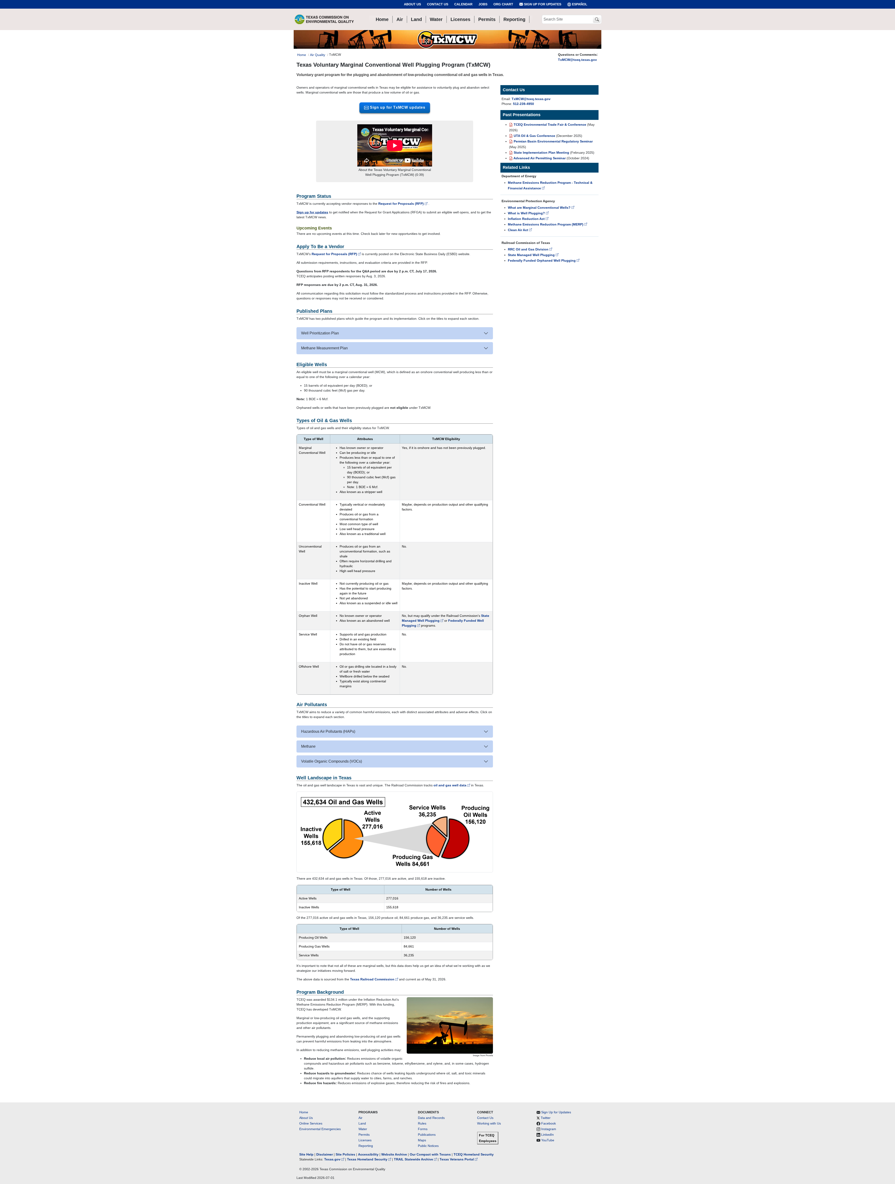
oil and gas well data (450, 785)
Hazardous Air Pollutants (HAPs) (328, 731)
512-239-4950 (523, 104)
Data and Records (431, 1118)
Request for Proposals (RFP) (401, 203)
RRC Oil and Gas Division (528, 249)
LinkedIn (547, 1134)
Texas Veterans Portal (457, 1159)
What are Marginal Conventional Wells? (539, 207)
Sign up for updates (312, 212)
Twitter (546, 1118)
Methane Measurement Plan (324, 348)
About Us (412, 4)
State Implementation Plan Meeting (541, 152)
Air (360, 1118)
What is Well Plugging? (527, 213)
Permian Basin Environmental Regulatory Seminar (553, 141)
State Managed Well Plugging (532, 255)
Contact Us (437, 4)
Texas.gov (332, 1159)
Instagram (548, 1129)
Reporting (365, 1146)
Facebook (548, 1123)
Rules (422, 1123)
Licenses (365, 1140)
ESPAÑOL (579, 4)
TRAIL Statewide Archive (414, 1159)
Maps (422, 1140)
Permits (364, 1134)
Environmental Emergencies (320, 1129)
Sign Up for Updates (542, 4)
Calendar (463, 4)
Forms (422, 1129)
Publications (427, 1134)
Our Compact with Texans (430, 1154)
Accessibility (368, 1154)
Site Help (306, 1154)
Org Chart (503, 4)
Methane (308, 746)
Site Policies (345, 1154)
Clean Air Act (518, 230)
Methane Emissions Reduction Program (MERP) (546, 224)
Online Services (310, 1123)
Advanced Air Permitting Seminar (539, 158)
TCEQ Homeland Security (474, 1154)
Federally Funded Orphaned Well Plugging (542, 260)
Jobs (482, 4)
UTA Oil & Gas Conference (534, 136)
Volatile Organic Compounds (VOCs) (331, 761)
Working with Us (489, 1123)
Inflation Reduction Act (527, 219)
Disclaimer (324, 1154)
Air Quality (317, 55)
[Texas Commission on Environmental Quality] (324, 19)
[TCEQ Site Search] (597, 19)
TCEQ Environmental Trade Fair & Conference (549, 124)
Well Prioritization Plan (320, 333)
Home (301, 55)
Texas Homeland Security (367, 1159)
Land (362, 1123)
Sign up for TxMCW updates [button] (397, 107)
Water (362, 1129)
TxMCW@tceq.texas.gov (577, 60)
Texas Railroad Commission (372, 979)
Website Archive (394, 1154)
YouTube (547, 1140)
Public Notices (428, 1146)
